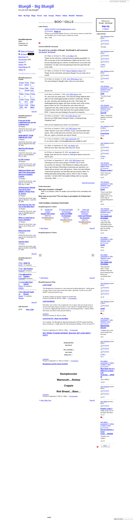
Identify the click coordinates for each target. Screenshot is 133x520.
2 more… (103, 64)
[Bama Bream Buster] (21, 95)
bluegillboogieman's (66, 29)
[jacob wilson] (32, 84)
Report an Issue (96, 517)
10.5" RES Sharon (73, 79)
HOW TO (26, 263)
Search (131, 1)
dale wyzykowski (70, 139)
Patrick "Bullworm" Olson (74, 71)
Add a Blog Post (46, 400)
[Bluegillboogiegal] (32, 106)
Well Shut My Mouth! (26, 148)
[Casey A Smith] (27, 101)
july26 (102, 189)
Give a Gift (30, 309)
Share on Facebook (27, 51)
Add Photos (44, 278)
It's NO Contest (24, 159)
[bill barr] (27, 106)
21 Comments (72, 298)
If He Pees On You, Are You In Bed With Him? (26, 206)
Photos (20, 64)
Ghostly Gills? (23, 242)
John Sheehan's (106, 88)
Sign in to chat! (118, 518)
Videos (20, 70)
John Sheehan (104, 36)
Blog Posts (22, 57)
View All (33, 111)
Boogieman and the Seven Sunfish (55, 364)
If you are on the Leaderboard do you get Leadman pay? (27, 122)
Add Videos (44, 228)
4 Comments (74, 361)
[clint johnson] (27, 84)
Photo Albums (23, 67)
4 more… (103, 156)
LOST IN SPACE (49, 301)
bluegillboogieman (48, 217)
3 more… (103, 354)
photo (108, 89)
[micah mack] (21, 89)
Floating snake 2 (106, 170)
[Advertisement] (103, 481)
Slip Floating (28, 269)
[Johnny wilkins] (21, 101)
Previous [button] (40, 255)
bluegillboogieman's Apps (27, 73)
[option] (66, 255)
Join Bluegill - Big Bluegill (47, 52)
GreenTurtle (104, 133)
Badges (86, 517)
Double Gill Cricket (48, 214)
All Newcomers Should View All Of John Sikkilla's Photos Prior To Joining (26, 191)
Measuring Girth (24, 231)
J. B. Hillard (70, 56)
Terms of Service (109, 517)
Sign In (106, 1)
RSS (40, 43)
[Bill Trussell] (27, 89)
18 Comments (73, 396)
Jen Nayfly (71, 145)
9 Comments (74, 330)
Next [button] (93, 255)
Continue (46, 314)
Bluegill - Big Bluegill (36, 6)
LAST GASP (47, 285)
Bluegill (34, 517)
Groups (21, 62)
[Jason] (27, 95)
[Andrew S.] (21, 84)
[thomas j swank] (32, 89)
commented (104, 88)
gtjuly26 (103, 113)
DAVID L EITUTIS (50, 29)
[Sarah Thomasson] (32, 95)
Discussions (22, 59)
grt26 (102, 94)
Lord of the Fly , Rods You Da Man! (55, 318)
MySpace (24, 54)
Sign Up (101, 1)
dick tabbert (104, 237)
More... (105, 446)
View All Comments (88, 183)
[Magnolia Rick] (32, 101)
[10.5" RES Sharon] (21, 106)
